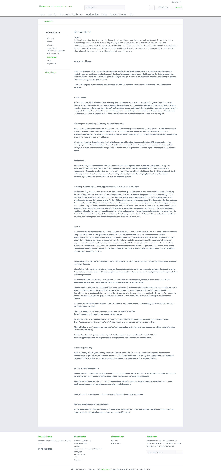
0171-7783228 (45, 448)
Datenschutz (52, 57)
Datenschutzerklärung (82, 441)
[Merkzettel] (151, 7)
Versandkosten (105, 469)
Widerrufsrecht (53, 54)
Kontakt (50, 41)
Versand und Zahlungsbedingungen (56, 49)
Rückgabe (78, 451)
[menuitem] (104, 8)
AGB (49, 60)
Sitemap (50, 45)
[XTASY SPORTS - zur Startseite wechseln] (55, 8)
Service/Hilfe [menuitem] (176, 2)
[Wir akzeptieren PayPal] (57, 72)
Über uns (50, 38)
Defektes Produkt (80, 443)
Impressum (51, 64)
